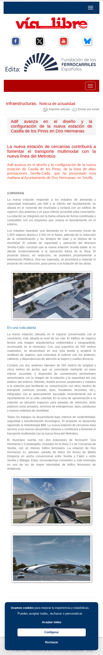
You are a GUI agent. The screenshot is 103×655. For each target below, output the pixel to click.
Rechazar (51, 642)
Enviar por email (88, 109)
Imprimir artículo (59, 109)
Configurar (51, 632)
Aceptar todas (51, 622)
